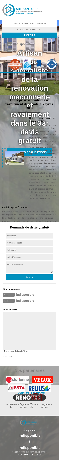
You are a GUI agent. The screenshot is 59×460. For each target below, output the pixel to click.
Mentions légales (29, 455)
